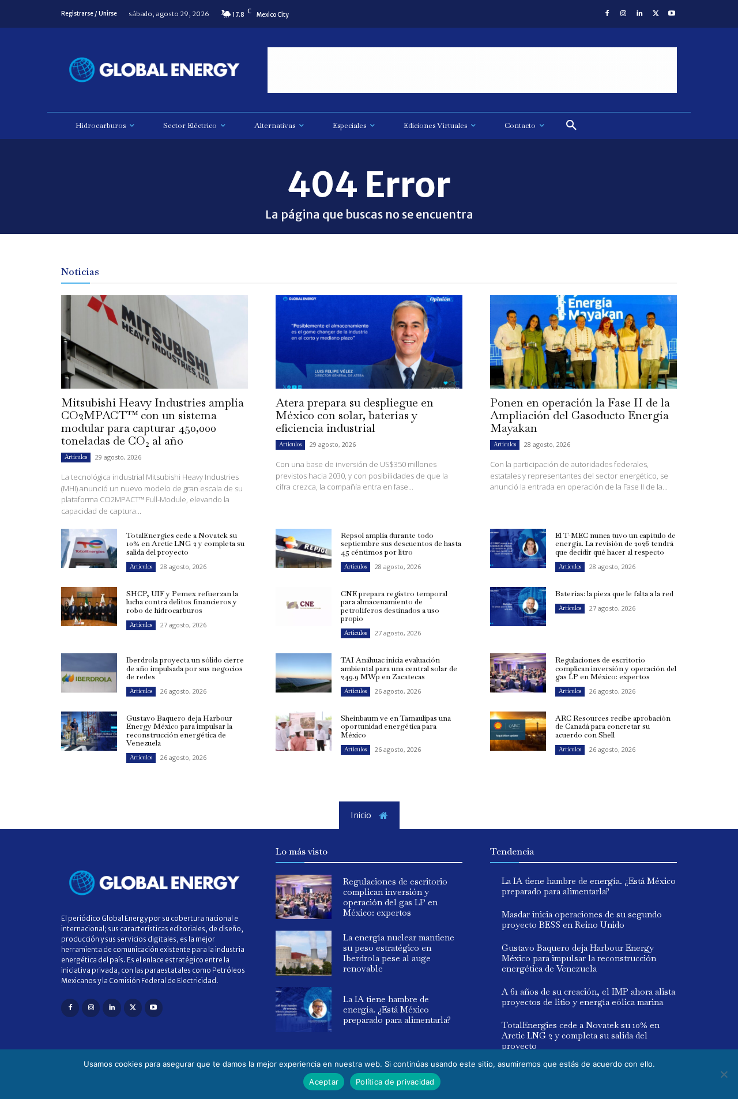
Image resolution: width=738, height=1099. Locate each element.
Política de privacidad (395, 1081)
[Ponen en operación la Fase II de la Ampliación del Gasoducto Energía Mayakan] (583, 342)
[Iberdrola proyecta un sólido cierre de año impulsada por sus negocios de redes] (89, 672)
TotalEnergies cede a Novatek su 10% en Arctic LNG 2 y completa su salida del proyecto (185, 543)
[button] (571, 125)
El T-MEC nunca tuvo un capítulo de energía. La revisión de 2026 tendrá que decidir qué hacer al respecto (615, 543)
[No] (723, 1074)
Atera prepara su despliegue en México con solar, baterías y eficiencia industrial (355, 415)
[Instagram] (623, 14)
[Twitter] (655, 14)
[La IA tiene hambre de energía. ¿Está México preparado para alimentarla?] (304, 1009)
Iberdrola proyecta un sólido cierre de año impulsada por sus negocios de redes (185, 668)
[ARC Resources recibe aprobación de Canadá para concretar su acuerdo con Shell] (518, 731)
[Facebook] (607, 14)
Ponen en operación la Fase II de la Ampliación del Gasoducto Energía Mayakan (580, 415)
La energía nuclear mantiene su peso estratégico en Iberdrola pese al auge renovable (398, 953)
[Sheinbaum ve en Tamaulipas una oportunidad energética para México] (304, 731)
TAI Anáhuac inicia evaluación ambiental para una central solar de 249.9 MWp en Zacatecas (399, 668)
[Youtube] (672, 14)
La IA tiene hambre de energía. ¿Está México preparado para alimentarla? (397, 1009)
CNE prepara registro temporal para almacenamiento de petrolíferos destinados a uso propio (394, 606)
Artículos (76, 457)
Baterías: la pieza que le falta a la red (614, 594)
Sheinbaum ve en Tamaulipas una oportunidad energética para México (396, 726)
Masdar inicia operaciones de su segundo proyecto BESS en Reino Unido (582, 919)
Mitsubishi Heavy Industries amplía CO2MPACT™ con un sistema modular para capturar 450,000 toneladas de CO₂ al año (152, 421)
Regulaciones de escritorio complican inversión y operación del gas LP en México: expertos (615, 668)
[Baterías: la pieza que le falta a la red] (518, 606)
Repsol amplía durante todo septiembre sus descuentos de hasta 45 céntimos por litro (401, 543)
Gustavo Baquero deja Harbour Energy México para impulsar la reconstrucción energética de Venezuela (179, 730)
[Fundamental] (472, 70)
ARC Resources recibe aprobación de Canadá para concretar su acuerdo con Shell (613, 726)
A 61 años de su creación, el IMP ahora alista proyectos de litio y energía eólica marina (588, 996)
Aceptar (323, 1081)
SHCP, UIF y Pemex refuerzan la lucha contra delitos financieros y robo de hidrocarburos (182, 602)
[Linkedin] (639, 14)
